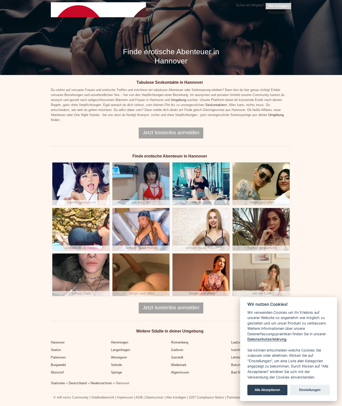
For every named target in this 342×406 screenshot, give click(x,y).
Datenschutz (154, 397)
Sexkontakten (215, 105)
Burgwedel (58, 365)
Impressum (125, 397)
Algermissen (180, 372)
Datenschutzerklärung (266, 339)
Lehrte (235, 357)
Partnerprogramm (239, 397)
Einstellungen (309, 390)
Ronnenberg (179, 342)
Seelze (56, 350)
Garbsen (177, 350)
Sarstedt (177, 357)
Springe (116, 372)
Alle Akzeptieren (267, 390)
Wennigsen (119, 357)
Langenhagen (120, 350)
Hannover (58, 342)
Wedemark (179, 365)
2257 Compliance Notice (206, 397)
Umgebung (178, 100)
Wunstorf (57, 372)
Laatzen (237, 342)
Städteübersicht (102, 397)
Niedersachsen (101, 383)
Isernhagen (239, 350)
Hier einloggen (278, 6)
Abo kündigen (176, 397)
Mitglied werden (279, 12)
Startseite (58, 383)
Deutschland (78, 383)
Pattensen (58, 357)
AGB (139, 397)
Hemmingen (119, 342)
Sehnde (116, 365)
